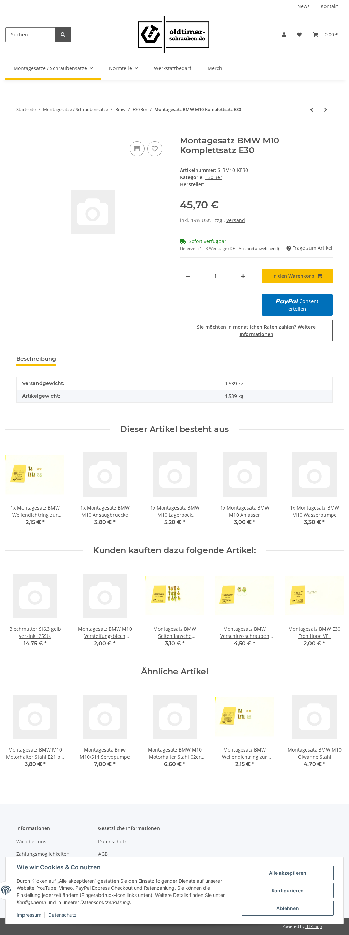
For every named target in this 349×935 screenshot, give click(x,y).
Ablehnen (287, 908)
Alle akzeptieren (287, 873)
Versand (235, 220)
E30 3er (213, 177)
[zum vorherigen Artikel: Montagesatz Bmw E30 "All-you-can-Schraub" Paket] (312, 109)
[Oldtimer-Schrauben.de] (173, 35)
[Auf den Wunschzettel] (154, 148)
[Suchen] (63, 34)
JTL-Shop (313, 926)
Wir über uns (31, 841)
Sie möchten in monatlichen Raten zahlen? (256, 330)
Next (332, 490)
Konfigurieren (288, 890)
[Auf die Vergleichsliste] (137, 148)
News (303, 6)
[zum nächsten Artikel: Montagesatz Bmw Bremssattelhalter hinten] (326, 109)
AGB (103, 854)
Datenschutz (112, 841)
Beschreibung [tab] (36, 359)
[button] (283, 34)
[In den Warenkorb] (21, 132)
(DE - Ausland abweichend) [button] (253, 249)
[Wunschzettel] (299, 34)
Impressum (29, 915)
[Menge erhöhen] (243, 276)
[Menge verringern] (187, 276)
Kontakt (329, 6)
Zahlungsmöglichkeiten (43, 854)
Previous (16, 490)
